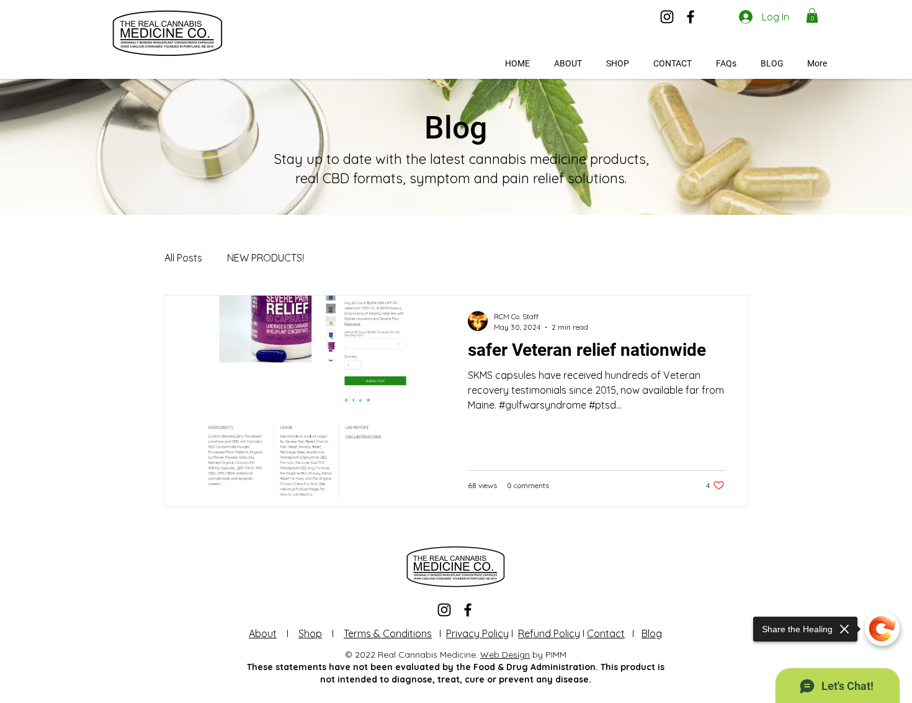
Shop (310, 633)
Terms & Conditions (388, 633)
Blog (652, 633)
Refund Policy (549, 633)
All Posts (183, 258)
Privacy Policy (477, 633)
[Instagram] (667, 16)
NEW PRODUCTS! (265, 258)
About (263, 633)
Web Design (505, 654)
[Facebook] (690, 16)
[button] (812, 15)
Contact (606, 633)
